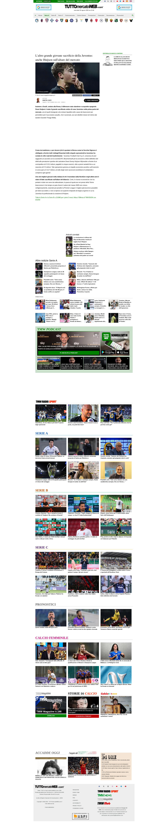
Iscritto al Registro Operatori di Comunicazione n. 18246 (49, 798)
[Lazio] (82, 20)
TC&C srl (43, 790)
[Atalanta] (37, 20)
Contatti (75, 800)
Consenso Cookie (78, 808)
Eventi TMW (76, 792)
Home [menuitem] (40, 15)
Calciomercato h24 (91, 1)
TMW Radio (60, 1)
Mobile (75, 795)
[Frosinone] (62, 20)
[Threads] (111, 1)
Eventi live (47, 1)
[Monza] (96, 20)
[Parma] (106, 20)
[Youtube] (117, 1)
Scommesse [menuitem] (110, 15)
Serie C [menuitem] (60, 15)
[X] (108, 1)
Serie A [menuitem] (47, 15)
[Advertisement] (117, 130)
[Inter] (72, 20)
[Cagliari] (47, 20)
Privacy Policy (77, 805)
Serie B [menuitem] (53, 15)
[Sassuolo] (116, 20)
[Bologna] (42, 20)
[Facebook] (105, 1)
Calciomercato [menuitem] (70, 15)
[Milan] (91, 20)
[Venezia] (131, 20)
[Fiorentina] (57, 20)
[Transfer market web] (130, 1)
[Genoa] (67, 20)
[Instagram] (114, 1)
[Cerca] (132, 15)
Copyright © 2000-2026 (42, 801)
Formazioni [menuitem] (92, 15)
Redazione (76, 789)
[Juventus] (77, 20)
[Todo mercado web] (127, 1)
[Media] (123, 1)
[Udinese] (126, 20)
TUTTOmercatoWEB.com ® (55, 801)
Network (39, 1)
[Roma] (111, 20)
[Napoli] (101, 20)
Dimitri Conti (47, 100)
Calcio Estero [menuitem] (81, 15)
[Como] (52, 20)
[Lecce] (86, 20)
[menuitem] (35, 15)
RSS (74, 797)
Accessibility (76, 803)
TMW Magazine (70, 1)
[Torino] (121, 20)
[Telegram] (120, 1)
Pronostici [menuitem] (120, 15)
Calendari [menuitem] (101, 15)
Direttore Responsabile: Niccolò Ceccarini (49, 794)
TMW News (80, 1)
